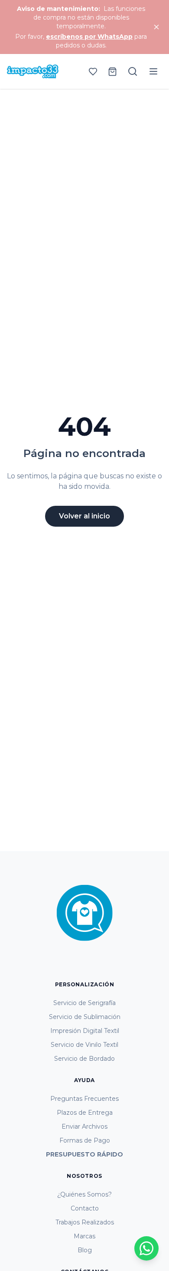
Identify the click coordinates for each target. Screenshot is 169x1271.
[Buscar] (132, 71)
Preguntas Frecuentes (84, 1099)
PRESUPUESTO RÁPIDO (84, 1154)
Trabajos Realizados (84, 1222)
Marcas (84, 1236)
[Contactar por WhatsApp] (146, 1248)
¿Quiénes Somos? (84, 1194)
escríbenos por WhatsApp (89, 36)
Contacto (85, 1208)
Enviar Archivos (84, 1126)
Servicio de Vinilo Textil (84, 1045)
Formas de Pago (84, 1140)
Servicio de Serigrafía (84, 1003)
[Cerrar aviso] (156, 27)
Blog (85, 1250)
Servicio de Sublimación (84, 1017)
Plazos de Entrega (85, 1112)
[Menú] (153, 71)
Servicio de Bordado (84, 1059)
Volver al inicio (84, 516)
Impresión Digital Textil (84, 1031)
